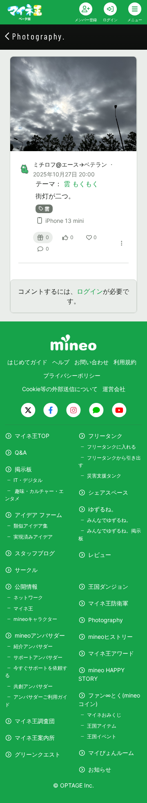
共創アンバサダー (33, 686)
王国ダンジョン (108, 586)
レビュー (99, 554)
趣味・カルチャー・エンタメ (34, 495)
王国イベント (101, 736)
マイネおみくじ (104, 715)
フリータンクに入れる (111, 447)
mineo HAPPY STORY (101, 674)
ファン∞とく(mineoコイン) (109, 699)
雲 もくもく (81, 184)
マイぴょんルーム (111, 752)
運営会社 (113, 388)
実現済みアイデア (33, 537)
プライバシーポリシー (71, 375)
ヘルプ (60, 362)
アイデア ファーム (38, 514)
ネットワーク (28, 597)
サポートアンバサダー (37, 657)
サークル (26, 569)
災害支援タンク (104, 476)
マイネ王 (23, 608)
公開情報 (26, 586)
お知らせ (99, 769)
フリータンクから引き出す (109, 461)
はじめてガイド (27, 362)
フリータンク (105, 435)
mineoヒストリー (110, 636)
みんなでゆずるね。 (109, 520)
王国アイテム (101, 726)
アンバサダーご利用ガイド (36, 700)
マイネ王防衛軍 (108, 603)
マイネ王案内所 (35, 737)
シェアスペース (108, 492)
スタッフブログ (35, 553)
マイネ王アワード (111, 653)
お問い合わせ (91, 362)
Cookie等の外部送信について (60, 388)
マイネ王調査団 (35, 720)
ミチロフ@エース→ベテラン (70, 164)
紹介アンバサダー (33, 646)
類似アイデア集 (30, 526)
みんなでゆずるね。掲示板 (109, 534)
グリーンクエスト (37, 754)
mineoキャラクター (35, 619)
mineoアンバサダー (40, 635)
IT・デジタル (27, 480)
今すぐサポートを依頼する (36, 671)
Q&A (21, 452)
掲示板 (23, 469)
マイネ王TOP (32, 435)
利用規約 (125, 362)
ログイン (90, 291)
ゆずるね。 (102, 509)
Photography (105, 619)
